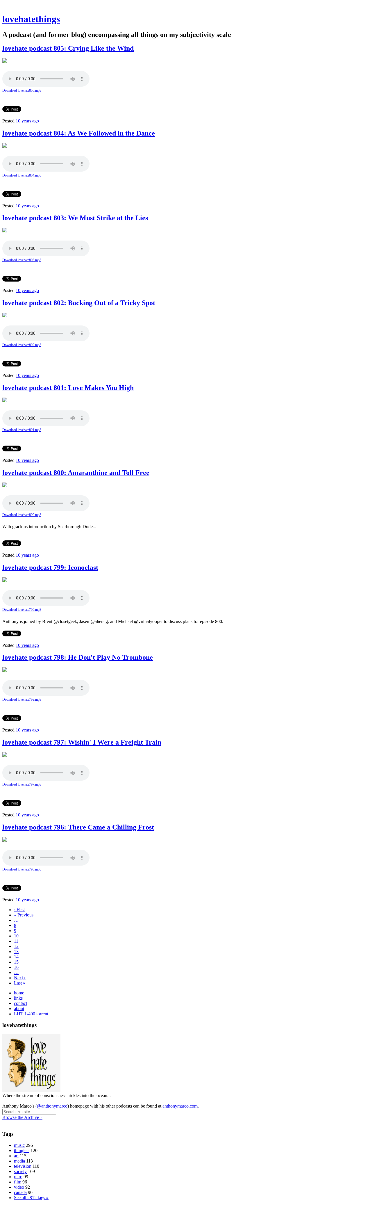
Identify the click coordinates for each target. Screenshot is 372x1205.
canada (20, 1192)
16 (16, 967)
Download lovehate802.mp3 (21, 345)
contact (20, 1003)
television (22, 1166)
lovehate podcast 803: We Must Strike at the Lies (75, 218)
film (17, 1181)
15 (16, 962)
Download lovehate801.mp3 (21, 430)
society (20, 1171)
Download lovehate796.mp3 (21, 869)
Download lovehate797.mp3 (21, 784)
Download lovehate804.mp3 (21, 175)
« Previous (23, 914)
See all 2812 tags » (31, 1197)
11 (16, 941)
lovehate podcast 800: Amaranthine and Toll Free (75, 472)
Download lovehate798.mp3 (21, 699)
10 (16, 935)
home (19, 992)
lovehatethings (31, 19)
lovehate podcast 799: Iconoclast (50, 567)
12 (16, 946)
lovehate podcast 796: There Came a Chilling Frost (78, 827)
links (18, 998)
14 (16, 956)
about (19, 1008)
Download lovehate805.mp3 (21, 90)
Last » (19, 982)
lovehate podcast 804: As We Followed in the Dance (78, 133)
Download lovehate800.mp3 (21, 515)
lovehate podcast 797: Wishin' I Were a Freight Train (81, 742)
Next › (20, 977)
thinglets (21, 1150)
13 (16, 951)
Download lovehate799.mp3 (21, 610)
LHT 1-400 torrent (31, 1013)
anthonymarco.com (180, 1105)
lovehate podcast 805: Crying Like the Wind (68, 48)
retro (18, 1176)
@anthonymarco (52, 1105)
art (16, 1155)
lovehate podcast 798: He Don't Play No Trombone (77, 657)
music (19, 1145)
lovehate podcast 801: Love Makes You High (68, 387)
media (19, 1160)
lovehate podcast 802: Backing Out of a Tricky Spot (78, 303)
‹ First (19, 909)
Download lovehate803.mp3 (21, 260)
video (19, 1187)
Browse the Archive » (22, 1117)
